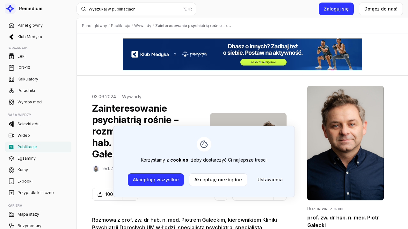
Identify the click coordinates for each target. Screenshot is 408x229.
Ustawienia (270, 179)
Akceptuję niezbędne (218, 179)
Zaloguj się (336, 8)
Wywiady (132, 96)
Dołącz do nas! (380, 8)
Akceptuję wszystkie (156, 179)
